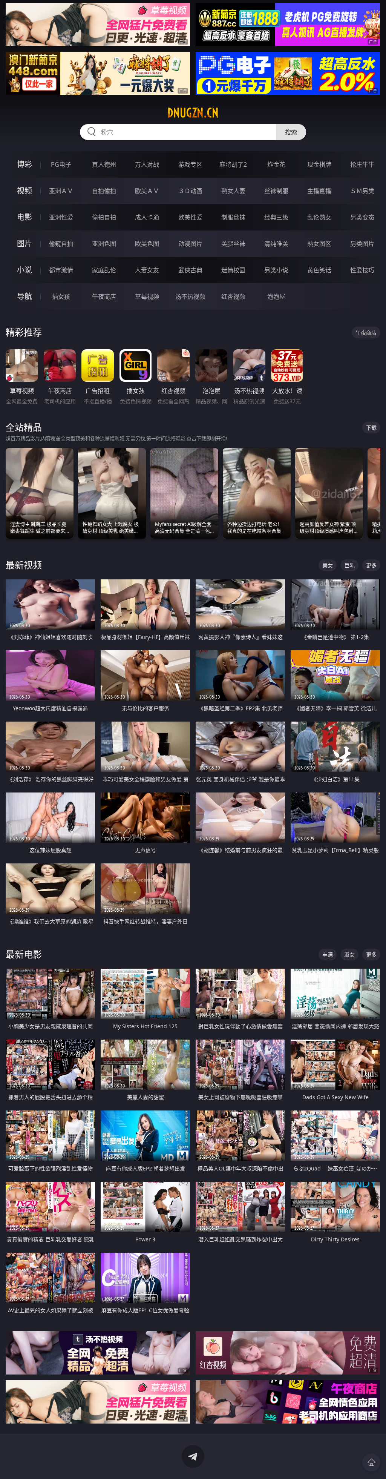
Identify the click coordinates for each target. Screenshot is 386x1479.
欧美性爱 (190, 217)
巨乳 (349, 565)
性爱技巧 (362, 270)
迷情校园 (233, 270)
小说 (24, 270)
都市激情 (61, 270)
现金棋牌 (319, 164)
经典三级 (276, 217)
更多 (371, 565)
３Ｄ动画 (190, 191)
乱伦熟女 (319, 217)
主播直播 (319, 191)
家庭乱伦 (104, 270)
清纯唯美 (276, 244)
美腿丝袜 (233, 244)
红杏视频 (233, 296)
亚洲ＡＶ (61, 191)
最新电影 (24, 954)
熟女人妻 (233, 191)
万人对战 (147, 164)
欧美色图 (147, 244)
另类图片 (362, 244)
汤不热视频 (190, 296)
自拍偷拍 (104, 191)
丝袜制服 (276, 191)
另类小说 (276, 270)
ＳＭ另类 (362, 191)
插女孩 (61, 296)
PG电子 (61, 164)
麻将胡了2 (233, 164)
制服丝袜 (233, 217)
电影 (24, 217)
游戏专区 (190, 164)
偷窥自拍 (61, 244)
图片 (24, 243)
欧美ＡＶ (147, 191)
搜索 (291, 132)
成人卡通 (147, 217)
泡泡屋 (276, 296)
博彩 (24, 164)
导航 (24, 296)
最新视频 (24, 565)
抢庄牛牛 (362, 164)
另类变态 (362, 217)
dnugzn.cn (193, 112)
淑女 (349, 954)
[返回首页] (371, 1462)
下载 (371, 427)
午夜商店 (104, 296)
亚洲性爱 (61, 217)
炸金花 (276, 164)
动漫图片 (190, 244)
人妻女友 (147, 270)
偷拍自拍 (104, 217)
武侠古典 (190, 270)
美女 (327, 565)
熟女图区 (319, 244)
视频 (24, 191)
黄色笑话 (319, 270)
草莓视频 (147, 296)
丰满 (327, 954)
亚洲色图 (104, 244)
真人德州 (104, 164)
